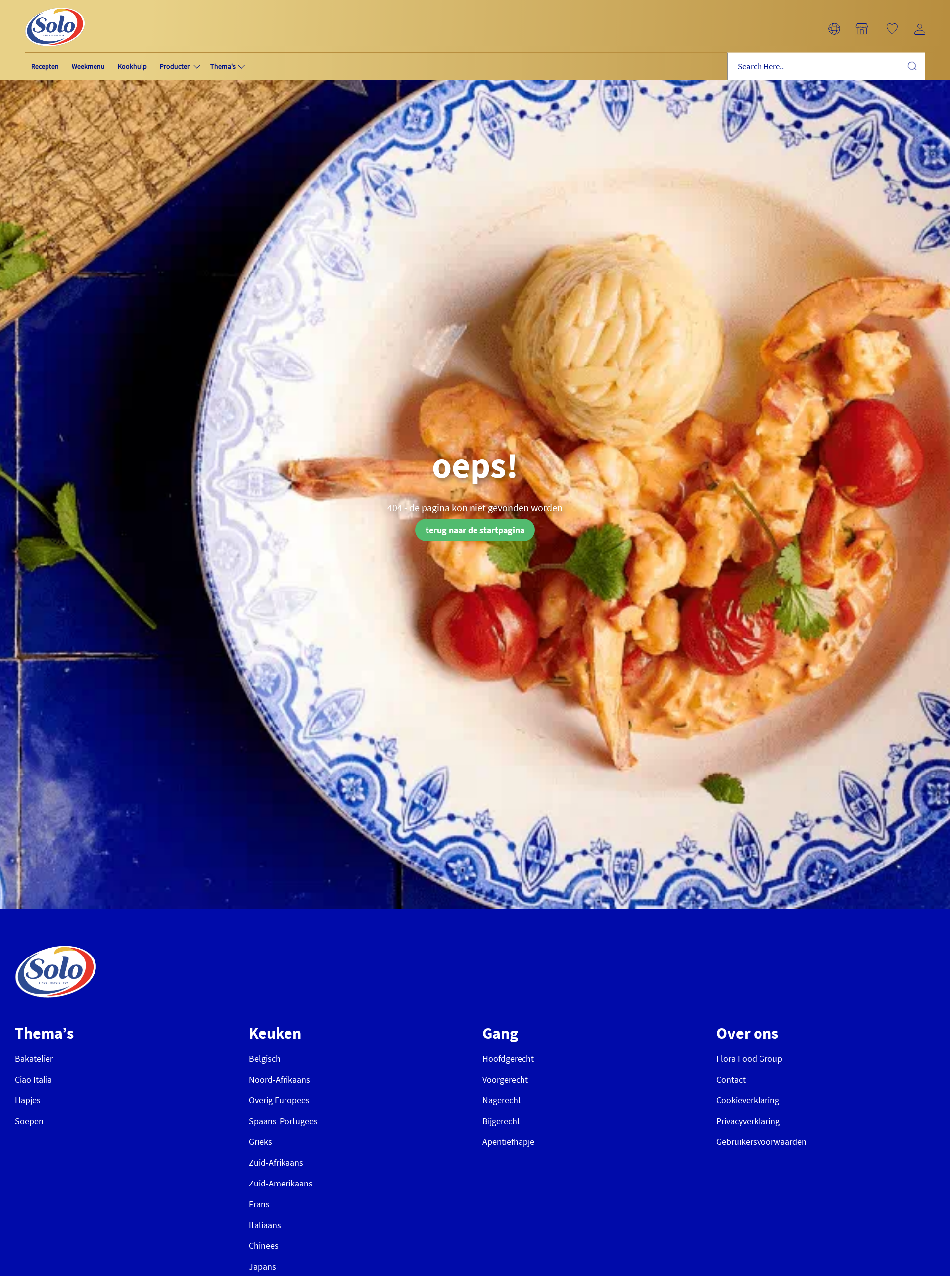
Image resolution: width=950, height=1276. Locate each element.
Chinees (264, 1245)
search (912, 66)
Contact (731, 1079)
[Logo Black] (55, 5)
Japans (262, 1266)
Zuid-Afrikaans (276, 1162)
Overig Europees (279, 1100)
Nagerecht (501, 1100)
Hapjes (28, 1100)
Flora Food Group (749, 1058)
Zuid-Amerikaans (281, 1183)
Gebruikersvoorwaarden (761, 1141)
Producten (175, 66)
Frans (259, 1204)
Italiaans (265, 1224)
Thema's (223, 66)
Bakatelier (34, 1058)
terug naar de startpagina (475, 530)
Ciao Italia (33, 1079)
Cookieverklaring (747, 1100)
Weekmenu (88, 66)
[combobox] (826, 66)
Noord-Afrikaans (279, 1079)
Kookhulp (132, 66)
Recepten (45, 66)
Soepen (29, 1121)
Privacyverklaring (748, 1121)
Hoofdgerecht (508, 1058)
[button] (834, 28)
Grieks (260, 1141)
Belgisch (265, 1058)
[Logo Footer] (55, 951)
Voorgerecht (505, 1079)
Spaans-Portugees (283, 1121)
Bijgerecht (501, 1121)
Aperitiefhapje (508, 1141)
